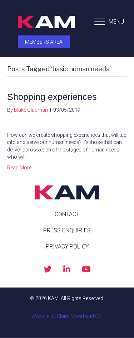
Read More (19, 167)
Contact (67, 214)
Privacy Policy (67, 246)
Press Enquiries (67, 230)
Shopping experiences (52, 97)
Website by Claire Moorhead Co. (67, 316)
